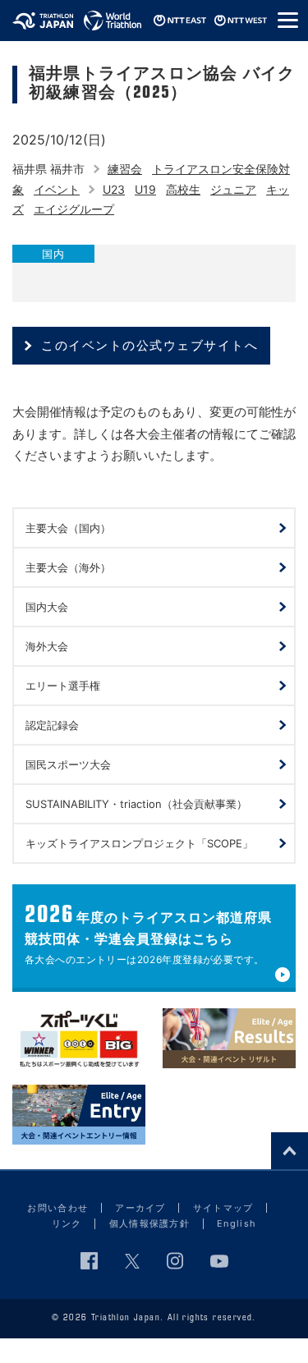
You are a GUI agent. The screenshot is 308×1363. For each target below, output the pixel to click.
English (236, 1223)
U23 (114, 189)
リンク (67, 1223)
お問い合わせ (57, 1208)
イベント (57, 189)
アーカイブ (140, 1208)
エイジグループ (74, 209)
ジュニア (233, 189)
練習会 (125, 169)
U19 (145, 189)
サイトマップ (223, 1208)
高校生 (183, 189)
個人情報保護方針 (150, 1223)
